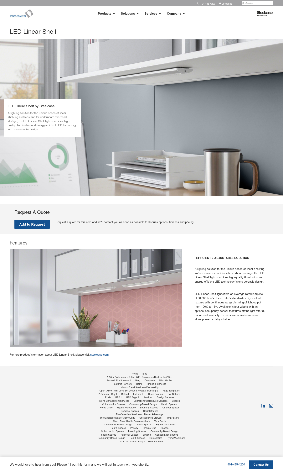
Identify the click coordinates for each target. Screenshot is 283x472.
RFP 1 (118, 397)
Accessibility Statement (119, 380)
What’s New (173, 417)
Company (174, 13)
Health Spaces (169, 404)
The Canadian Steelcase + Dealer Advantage (139, 414)
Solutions (128, 13)
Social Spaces (150, 410)
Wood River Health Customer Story (131, 421)
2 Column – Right (108, 394)
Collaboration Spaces (113, 404)
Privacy (134, 427)
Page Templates (171, 390)
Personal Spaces (130, 410)
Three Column (155, 394)
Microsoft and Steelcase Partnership (139, 387)
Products (104, 13)
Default (125, 394)
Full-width (138, 394)
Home (135, 373)
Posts (108, 397)
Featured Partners (122, 383)
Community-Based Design (143, 404)
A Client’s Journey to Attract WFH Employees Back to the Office (139, 377)
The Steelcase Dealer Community (117, 417)
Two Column (173, 394)
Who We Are (165, 380)
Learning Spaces (149, 407)
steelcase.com (99, 354)
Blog (144, 373)
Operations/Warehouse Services (150, 400)
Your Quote (160, 421)
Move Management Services (114, 400)
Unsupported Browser (150, 417)
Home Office (106, 407)
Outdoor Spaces (170, 407)
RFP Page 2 (132, 397)
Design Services (165, 397)
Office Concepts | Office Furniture (146, 441)
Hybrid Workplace (126, 407)
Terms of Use (149, 427)
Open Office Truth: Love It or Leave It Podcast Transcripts (129, 390)
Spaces (176, 400)
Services (151, 13)
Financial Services (156, 383)
